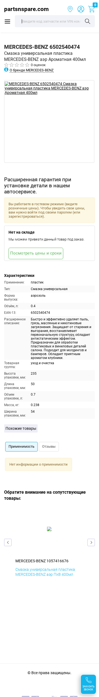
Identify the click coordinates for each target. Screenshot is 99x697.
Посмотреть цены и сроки (36, 253)
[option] (49, 121)
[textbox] (55, 21)
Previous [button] (8, 542)
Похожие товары (21, 428)
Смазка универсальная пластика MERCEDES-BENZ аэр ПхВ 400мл (45, 572)
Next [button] (91, 542)
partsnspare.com (24, 9)
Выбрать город (70, 9)
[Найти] (88, 21)
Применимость (21, 446)
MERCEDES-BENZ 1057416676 (41, 561)
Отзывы (49, 446)
